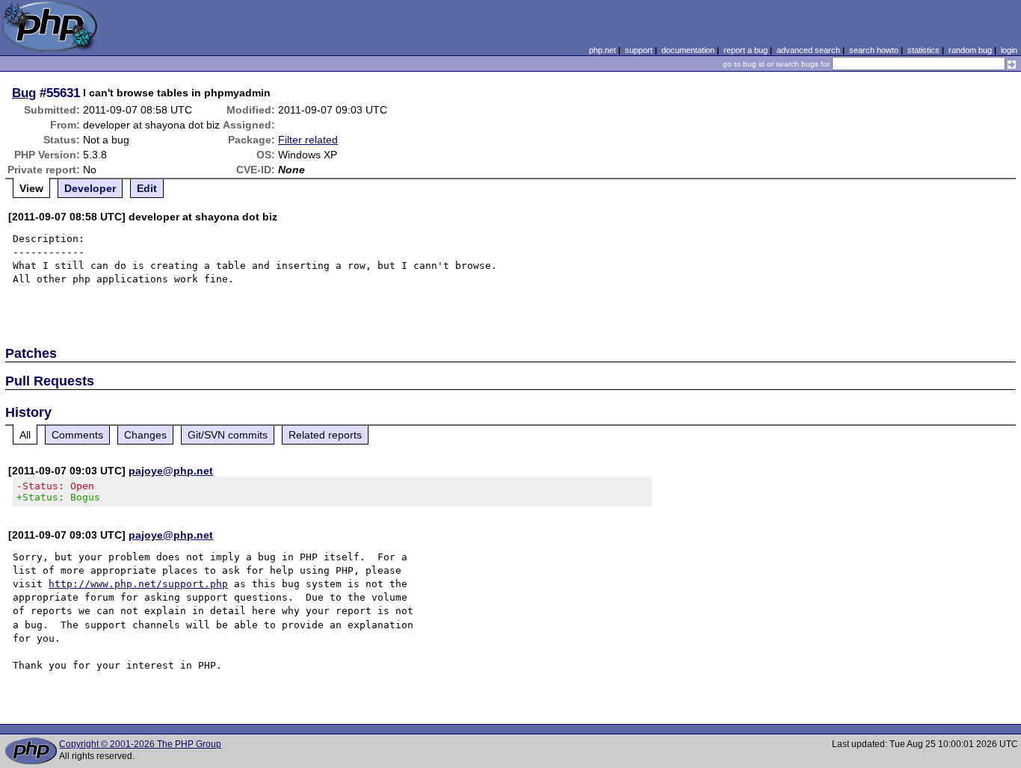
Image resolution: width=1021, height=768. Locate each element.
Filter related (308, 140)
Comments (77, 435)
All (25, 435)
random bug (970, 50)
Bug (24, 92)
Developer (90, 188)
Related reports (325, 435)
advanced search (808, 50)
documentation (688, 50)
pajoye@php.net (171, 471)
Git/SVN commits (228, 435)
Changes (145, 435)
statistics (923, 50)
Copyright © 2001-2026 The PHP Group (140, 744)
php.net (602, 50)
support (639, 50)
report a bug (746, 50)
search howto (873, 50)
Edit (147, 188)
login (1009, 50)
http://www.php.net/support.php (138, 583)
